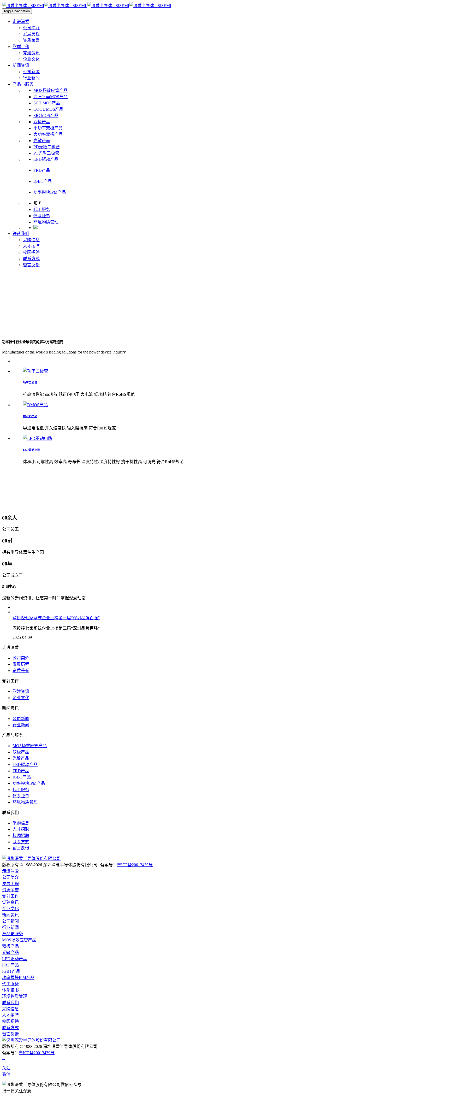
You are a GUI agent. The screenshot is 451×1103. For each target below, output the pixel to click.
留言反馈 (31, 265)
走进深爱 (21, 21)
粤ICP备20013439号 (135, 865)
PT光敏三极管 (46, 153)
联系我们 (21, 233)
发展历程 (31, 34)
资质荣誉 (31, 40)
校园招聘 (31, 252)
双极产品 (41, 122)
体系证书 (41, 216)
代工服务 (41, 209)
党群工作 (21, 46)
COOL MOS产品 (48, 109)
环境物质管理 (45, 222)
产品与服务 (23, 84)
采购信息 (31, 240)
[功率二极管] (35, 371)
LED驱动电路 (31, 449)
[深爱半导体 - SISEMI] (86, 5)
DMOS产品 (30, 416)
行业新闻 (31, 78)
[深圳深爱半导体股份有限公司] (31, 858)
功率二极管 (30, 382)
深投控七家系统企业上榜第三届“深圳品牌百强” (56, 618)
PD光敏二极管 (46, 147)
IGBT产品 (42, 181)
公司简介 (31, 28)
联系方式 (31, 258)
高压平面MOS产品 (50, 97)
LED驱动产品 (45, 159)
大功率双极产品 (48, 134)
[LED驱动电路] (37, 438)
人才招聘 (31, 246)
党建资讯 (31, 53)
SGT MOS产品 (46, 103)
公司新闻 (31, 71)
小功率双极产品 (48, 128)
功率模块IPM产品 (49, 192)
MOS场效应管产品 (50, 90)
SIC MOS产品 (45, 115)
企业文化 (31, 59)
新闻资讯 (21, 65)
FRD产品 (41, 170)
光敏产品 (41, 140)
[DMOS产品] (35, 405)
